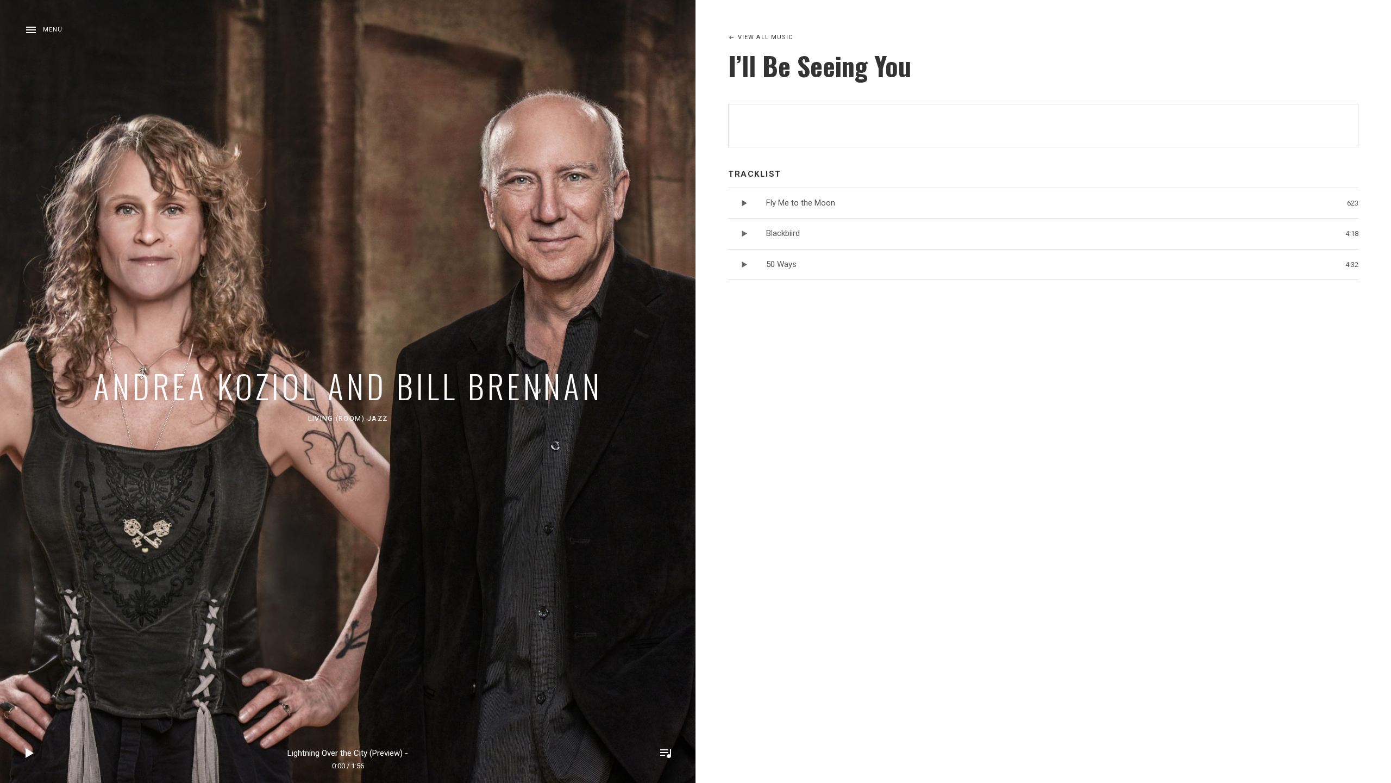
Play (30, 753)
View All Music (765, 37)
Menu (52, 29)
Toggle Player (666, 753)
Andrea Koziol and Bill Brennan (348, 385)
